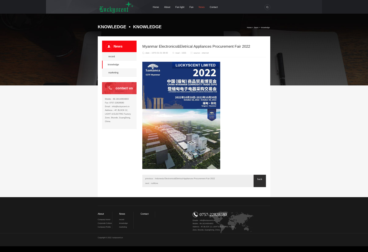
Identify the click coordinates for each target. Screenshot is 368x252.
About (167, 7)
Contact (214, 7)
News (202, 7)
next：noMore (151, 183)
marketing (113, 72)
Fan (191, 7)
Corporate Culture (105, 223)
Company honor (104, 220)
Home (156, 7)
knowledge (265, 28)
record (111, 56)
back (259, 179)
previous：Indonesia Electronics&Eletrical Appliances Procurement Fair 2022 (180, 178)
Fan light (179, 7)
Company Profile (104, 227)
